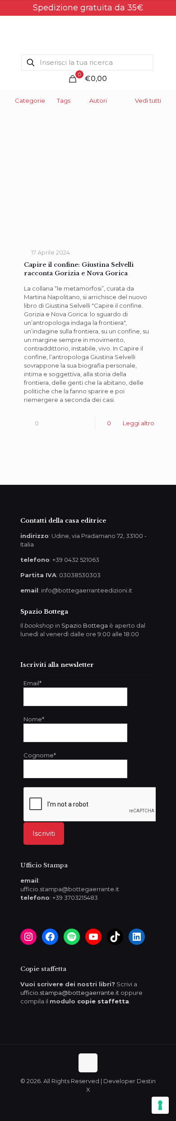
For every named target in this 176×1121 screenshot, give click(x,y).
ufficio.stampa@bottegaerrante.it (69, 992)
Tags (63, 100)
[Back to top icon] (88, 1062)
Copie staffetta (43, 969)
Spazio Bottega (84, 625)
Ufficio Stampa (44, 865)
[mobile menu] (163, 33)
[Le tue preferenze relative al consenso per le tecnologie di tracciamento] (160, 1105)
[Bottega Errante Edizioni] (88, 33)
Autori (98, 100)
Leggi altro (138, 423)
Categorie (30, 100)
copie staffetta (103, 1001)
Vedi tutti (148, 100)
